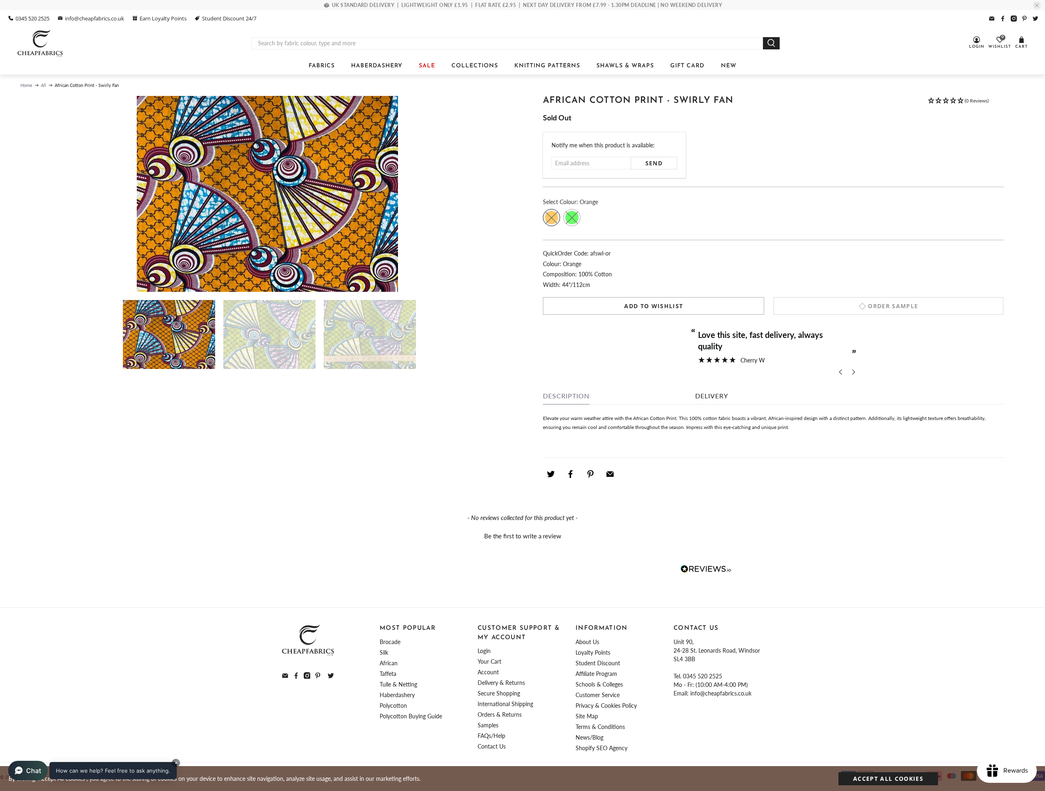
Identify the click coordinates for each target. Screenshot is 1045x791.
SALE (427, 66)
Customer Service (598, 694)
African (389, 663)
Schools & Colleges (599, 684)
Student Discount (598, 663)
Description (566, 396)
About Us (587, 641)
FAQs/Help (491, 735)
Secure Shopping (499, 693)
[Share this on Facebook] (570, 474)
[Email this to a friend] (610, 474)
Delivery (711, 396)
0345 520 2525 (32, 18)
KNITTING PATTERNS (547, 66)
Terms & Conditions (600, 726)
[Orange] (551, 217)
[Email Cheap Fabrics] (991, 18)
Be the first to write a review (522, 536)
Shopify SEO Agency (601, 747)
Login (484, 650)
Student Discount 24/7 (229, 18)
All (43, 85)
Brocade (390, 641)
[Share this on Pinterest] (590, 474)
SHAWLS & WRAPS (625, 66)
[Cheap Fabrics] (40, 43)
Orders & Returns (500, 714)
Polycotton (393, 705)
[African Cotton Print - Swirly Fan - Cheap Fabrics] (267, 194)
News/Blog (589, 737)
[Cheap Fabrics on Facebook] (1002, 18)
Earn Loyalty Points (163, 18)
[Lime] (571, 217)
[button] (958, 104)
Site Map (587, 716)
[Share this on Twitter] (550, 474)
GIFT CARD (687, 66)
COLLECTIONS (474, 66)
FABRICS (322, 66)
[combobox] (507, 43)
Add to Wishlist (653, 306)
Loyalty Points (593, 652)
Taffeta (388, 673)
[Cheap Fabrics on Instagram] (1013, 18)
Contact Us (492, 746)
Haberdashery (397, 694)
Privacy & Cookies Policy (606, 705)
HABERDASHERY (376, 66)
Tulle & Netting (398, 684)
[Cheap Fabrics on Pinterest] (1024, 18)
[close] (1037, 5)
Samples (488, 725)
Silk (384, 652)
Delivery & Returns (501, 682)
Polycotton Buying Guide (411, 716)
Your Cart (489, 661)
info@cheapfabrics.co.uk (94, 18)
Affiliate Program (596, 673)
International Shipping (505, 703)
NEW (728, 66)
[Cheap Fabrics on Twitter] (1035, 18)
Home (26, 85)
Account (488, 672)
